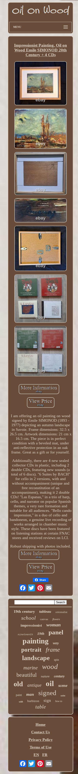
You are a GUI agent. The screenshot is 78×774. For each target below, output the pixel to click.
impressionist (31, 625)
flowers (56, 619)
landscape (36, 657)
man (30, 694)
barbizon (33, 701)
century (59, 676)
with (21, 701)
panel (56, 632)
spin (56, 659)
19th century (24, 611)
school (28, 618)
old (18, 684)
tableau (45, 611)
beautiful (26, 675)
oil (50, 683)
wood (50, 666)
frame (53, 649)
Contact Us (40, 732)
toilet (63, 695)
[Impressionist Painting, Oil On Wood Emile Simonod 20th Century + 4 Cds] (40, 84)
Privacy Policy (41, 739)
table (40, 707)
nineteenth (25, 634)
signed (47, 693)
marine (30, 667)
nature (45, 676)
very (56, 643)
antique (34, 685)
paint (19, 695)
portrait (31, 649)
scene (62, 685)
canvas (44, 619)
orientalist (61, 612)
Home (41, 724)
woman (53, 624)
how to (58, 701)
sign (47, 700)
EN (36, 755)
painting (36, 641)
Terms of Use (41, 747)
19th (40, 634)
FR (44, 755)
